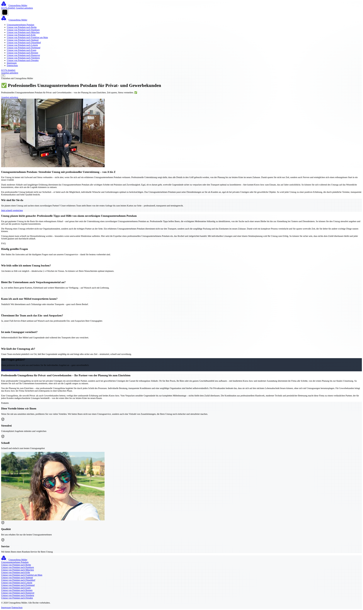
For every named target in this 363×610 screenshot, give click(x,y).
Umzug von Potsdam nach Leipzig (22, 45)
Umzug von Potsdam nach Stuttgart (23, 40)
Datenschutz (12, 65)
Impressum (12, 63)
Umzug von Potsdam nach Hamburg (23, 30)
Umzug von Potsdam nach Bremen (22, 53)
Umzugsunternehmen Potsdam (20, 24)
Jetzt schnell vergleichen (12, 210)
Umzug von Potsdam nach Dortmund (23, 47)
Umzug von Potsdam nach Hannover (23, 55)
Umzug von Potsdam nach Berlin (22, 27)
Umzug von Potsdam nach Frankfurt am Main (27, 37)
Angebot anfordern (24, 8)
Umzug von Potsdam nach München (23, 32)
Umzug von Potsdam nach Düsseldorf (24, 42)
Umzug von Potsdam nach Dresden (23, 60)
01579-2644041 (8, 8)
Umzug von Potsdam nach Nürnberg (23, 58)
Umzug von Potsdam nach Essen (21, 50)
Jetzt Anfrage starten (10, 370)
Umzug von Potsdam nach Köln (21, 35)
